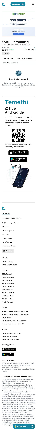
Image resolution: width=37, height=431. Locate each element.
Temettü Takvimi (7, 261)
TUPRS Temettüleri (8, 296)
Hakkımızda (5, 227)
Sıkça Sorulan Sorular (8, 246)
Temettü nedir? (6, 317)
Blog (10, 223)
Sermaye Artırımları (25, 58)
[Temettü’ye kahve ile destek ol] (24, 426)
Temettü (6, 213)
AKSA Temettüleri (7, 289)
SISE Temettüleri (7, 280)
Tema (8, 251)
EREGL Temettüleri (7, 274)
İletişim (16, 223)
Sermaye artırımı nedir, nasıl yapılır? (13, 324)
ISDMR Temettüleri (8, 299)
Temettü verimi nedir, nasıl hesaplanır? (14, 321)
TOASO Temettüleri (8, 286)
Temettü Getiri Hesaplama (10, 336)
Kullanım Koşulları (7, 238)
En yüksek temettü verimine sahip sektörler (16, 314)
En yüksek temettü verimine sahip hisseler (15, 311)
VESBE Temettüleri (8, 277)
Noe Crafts (11, 360)
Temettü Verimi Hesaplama (10, 339)
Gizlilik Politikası (7, 242)
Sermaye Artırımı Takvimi (9, 264)
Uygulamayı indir (18, 4)
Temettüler (8, 58)
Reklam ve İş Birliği (8, 231)
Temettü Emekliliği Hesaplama (11, 333)
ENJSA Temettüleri (8, 283)
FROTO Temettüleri (8, 293)
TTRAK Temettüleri (8, 302)
